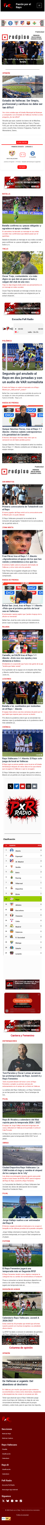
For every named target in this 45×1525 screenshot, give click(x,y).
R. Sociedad (20, 938)
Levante (19, 954)
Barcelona (20, 911)
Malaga (18, 943)
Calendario (5, 1458)
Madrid (18, 927)
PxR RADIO (22, 167)
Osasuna (19, 916)
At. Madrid (19, 862)
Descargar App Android (10, 1489)
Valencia (19, 932)
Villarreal (19, 883)
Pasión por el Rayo (23, 6)
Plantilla (4, 1449)
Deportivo (19, 889)
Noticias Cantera (7, 1438)
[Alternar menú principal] (39, 5)
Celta (18, 921)
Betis (17, 873)
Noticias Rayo (6, 1433)
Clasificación (6, 1454)
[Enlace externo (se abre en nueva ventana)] (22, 37)
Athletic (19, 905)
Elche (18, 894)
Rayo (17, 900)
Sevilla (18, 867)
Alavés (18, 851)
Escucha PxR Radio (8, 1485)
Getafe (18, 948)
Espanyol (19, 856)
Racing (18, 878)
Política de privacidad (22, 1515)
